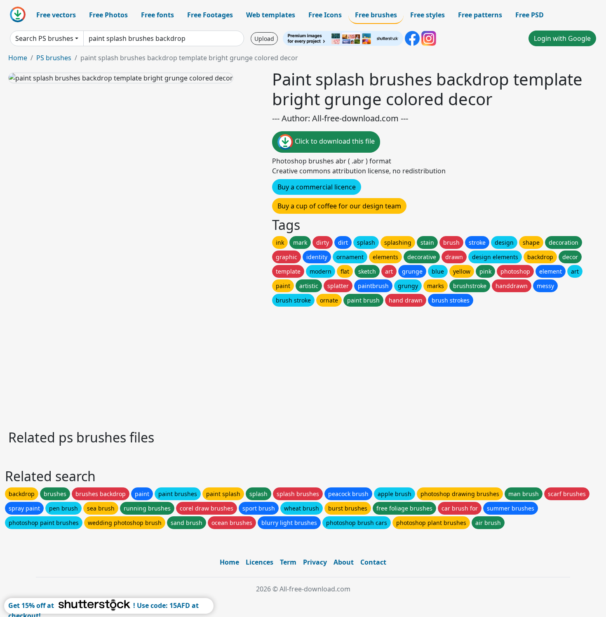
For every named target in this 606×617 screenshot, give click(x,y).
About (344, 562)
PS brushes (53, 57)
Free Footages (210, 14)
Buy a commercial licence (316, 186)
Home (17, 57)
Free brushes (376, 14)
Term (288, 562)
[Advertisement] (254, 366)
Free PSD (529, 14)
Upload (264, 39)
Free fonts (157, 14)
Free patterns (480, 14)
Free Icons (325, 14)
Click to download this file (334, 141)
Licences (259, 562)
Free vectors (56, 14)
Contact (373, 562)
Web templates (270, 14)
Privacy (315, 562)
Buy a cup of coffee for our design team (339, 205)
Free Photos (108, 14)
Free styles (427, 14)
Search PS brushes (44, 38)
